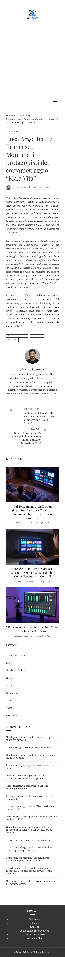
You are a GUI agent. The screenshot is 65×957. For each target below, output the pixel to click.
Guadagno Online (15, 670)
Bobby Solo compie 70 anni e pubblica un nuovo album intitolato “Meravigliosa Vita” (26, 436)
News (9, 685)
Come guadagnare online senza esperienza (29, 747)
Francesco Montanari (18, 336)
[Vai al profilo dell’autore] (32, 355)
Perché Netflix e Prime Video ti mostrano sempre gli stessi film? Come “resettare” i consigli (32, 572)
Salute (9, 700)
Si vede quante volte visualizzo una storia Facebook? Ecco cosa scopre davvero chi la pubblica (29, 871)
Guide (9, 678)
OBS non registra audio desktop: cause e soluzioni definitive (32, 629)
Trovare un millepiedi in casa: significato (28, 840)
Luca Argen (37, 336)
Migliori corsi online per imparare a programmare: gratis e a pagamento (26, 777)
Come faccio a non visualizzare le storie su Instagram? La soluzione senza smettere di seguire (29, 830)
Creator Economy (16, 655)
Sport (9, 708)
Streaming (12, 131)
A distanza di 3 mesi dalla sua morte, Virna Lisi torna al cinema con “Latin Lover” (39, 416)
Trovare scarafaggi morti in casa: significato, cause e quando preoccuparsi (30, 849)
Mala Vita (13, 340)
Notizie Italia (13, 693)
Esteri (9, 663)
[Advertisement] (32, 57)
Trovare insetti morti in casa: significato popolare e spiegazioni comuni (27, 859)
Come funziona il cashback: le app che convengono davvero (27, 787)
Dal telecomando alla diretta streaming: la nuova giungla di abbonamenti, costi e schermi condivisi (33, 512)
